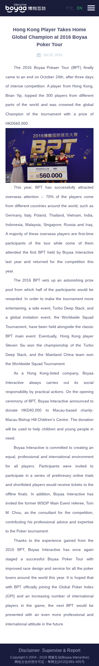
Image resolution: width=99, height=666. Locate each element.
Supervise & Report (61, 650)
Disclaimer (29, 650)
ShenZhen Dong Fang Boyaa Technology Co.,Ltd (42, 8)
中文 (69, 8)
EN (79, 8)
